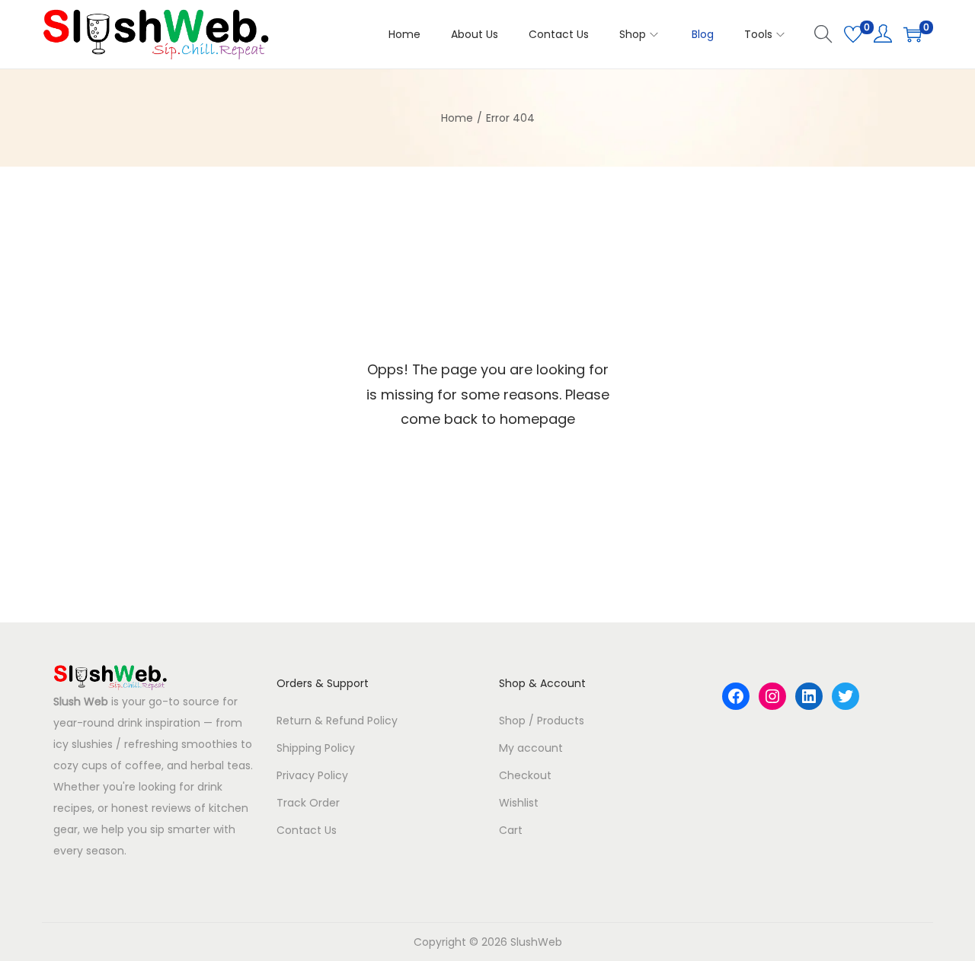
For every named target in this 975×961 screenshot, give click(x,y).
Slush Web (80, 701)
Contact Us (307, 830)
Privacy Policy (312, 775)
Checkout (525, 775)
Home (457, 118)
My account (531, 748)
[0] (853, 34)
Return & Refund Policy (337, 720)
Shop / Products (541, 720)
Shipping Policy (316, 748)
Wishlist (519, 802)
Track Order (308, 802)
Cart (511, 830)
